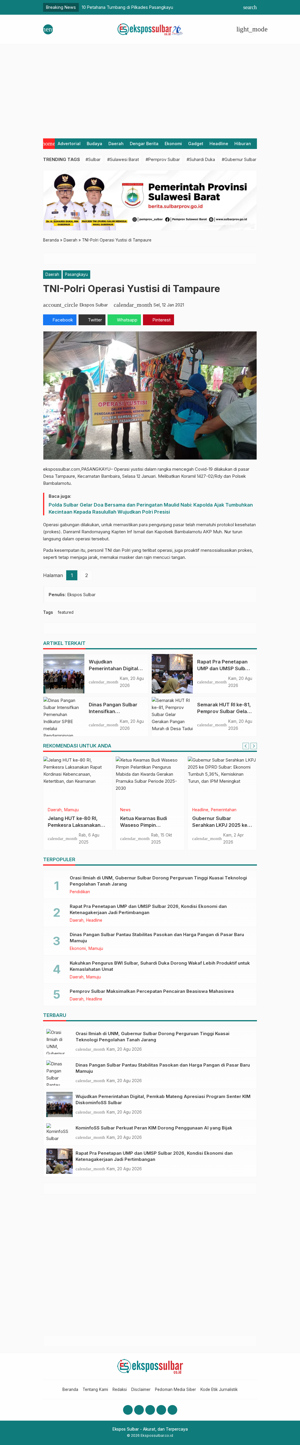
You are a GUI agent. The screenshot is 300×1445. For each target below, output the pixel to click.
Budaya (94, 143)
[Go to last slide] (246, 746)
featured (66, 612)
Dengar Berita (144, 143)
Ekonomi (173, 143)
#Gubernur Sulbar (239, 159)
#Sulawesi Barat (123, 159)
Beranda (70, 1389)
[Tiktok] (172, 1410)
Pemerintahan (223, 810)
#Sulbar (93, 159)
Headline (218, 143)
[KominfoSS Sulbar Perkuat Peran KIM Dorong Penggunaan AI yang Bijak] (59, 1132)
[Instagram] (139, 1410)
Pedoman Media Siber (175, 1389)
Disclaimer (141, 1389)
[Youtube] (150, 1410)
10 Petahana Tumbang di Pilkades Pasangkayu (127, 7)
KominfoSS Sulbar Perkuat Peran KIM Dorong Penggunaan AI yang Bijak (154, 1128)
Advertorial (69, 143)
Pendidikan (80, 892)
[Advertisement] (150, 88)
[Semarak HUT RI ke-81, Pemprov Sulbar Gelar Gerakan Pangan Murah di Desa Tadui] (172, 716)
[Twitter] (161, 1410)
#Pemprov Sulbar (163, 159)
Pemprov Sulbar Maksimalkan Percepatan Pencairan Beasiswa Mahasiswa (152, 991)
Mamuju (71, 810)
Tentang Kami (95, 1389)
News (125, 810)
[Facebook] (128, 1410)
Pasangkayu (76, 274)
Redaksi (119, 1389)
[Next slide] (253, 746)
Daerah (116, 143)
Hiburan (242, 143)
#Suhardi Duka (201, 159)
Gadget (195, 143)
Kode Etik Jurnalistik (219, 1389)
